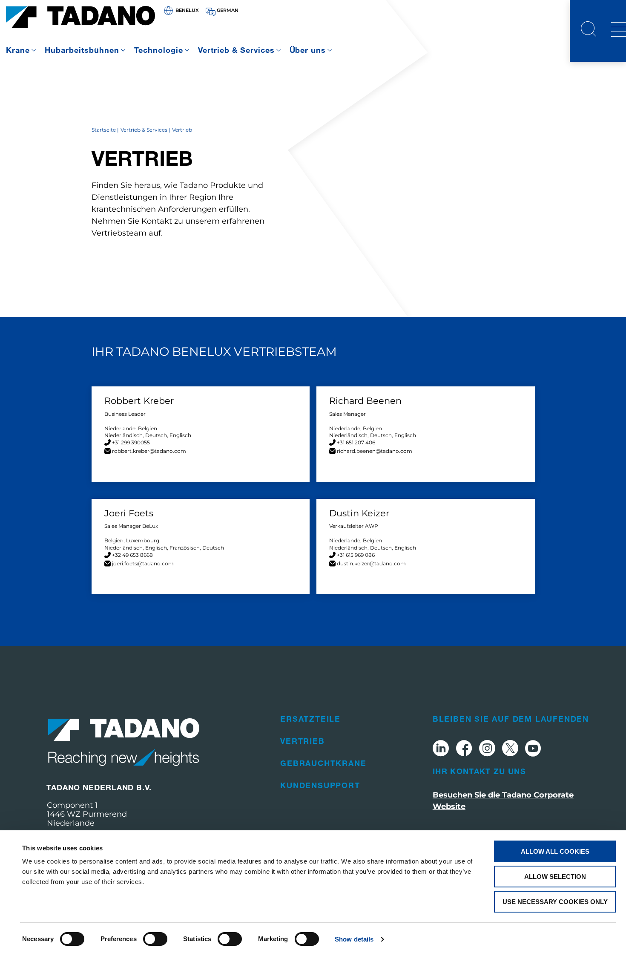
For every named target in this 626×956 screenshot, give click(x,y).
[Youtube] (533, 750)
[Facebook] (464, 750)
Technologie (158, 50)
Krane (18, 50)
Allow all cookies (555, 851)
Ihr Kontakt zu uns (479, 771)
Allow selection (555, 876)
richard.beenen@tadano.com (374, 451)
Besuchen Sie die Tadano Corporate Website (503, 800)
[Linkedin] (441, 750)
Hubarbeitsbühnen (82, 50)
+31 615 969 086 (356, 555)
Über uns (308, 50)
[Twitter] (510, 750)
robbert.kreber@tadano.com (149, 451)
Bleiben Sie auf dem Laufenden (511, 718)
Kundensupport (320, 785)
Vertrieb (302, 741)
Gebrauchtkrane (323, 763)
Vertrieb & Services (236, 50)
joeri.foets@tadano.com (143, 563)
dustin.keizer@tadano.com (371, 563)
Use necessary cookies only (555, 901)
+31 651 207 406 (356, 442)
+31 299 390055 (131, 442)
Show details (354, 939)
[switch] (155, 939)
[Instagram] (487, 750)
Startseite (104, 130)
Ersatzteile (310, 718)
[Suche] (588, 30)
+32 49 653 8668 (132, 555)
